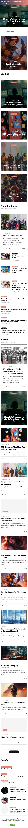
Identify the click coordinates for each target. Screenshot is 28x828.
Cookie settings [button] (5, 824)
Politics (5, 228)
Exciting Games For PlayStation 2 (14, 65)
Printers (4, 773)
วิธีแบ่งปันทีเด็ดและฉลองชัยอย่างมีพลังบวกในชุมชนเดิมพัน (14, 21)
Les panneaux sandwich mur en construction (14, 166)
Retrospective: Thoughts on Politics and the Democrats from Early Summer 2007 (13, 331)
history (4, 317)
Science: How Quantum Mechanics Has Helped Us (13, 299)
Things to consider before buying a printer (14, 776)
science (14, 281)
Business (14, 113)
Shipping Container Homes (9, 783)
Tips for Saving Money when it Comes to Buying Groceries (13, 310)
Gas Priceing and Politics (18, 799)
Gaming (14, 38)
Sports (14, 7)
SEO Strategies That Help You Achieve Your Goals (14, 135)
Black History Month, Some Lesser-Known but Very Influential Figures (14, 321)
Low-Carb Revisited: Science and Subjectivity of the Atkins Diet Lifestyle (19, 286)
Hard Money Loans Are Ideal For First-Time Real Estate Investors (17, 811)
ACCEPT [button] (13, 824)
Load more (14, 751)
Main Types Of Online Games (13, 737)
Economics (15, 266)
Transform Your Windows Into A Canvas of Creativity (13, 630)
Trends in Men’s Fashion (8, 769)
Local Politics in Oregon (12, 236)
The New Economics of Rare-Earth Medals (19, 271)
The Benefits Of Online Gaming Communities (14, 198)
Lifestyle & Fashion (6, 766)
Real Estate (4, 780)
